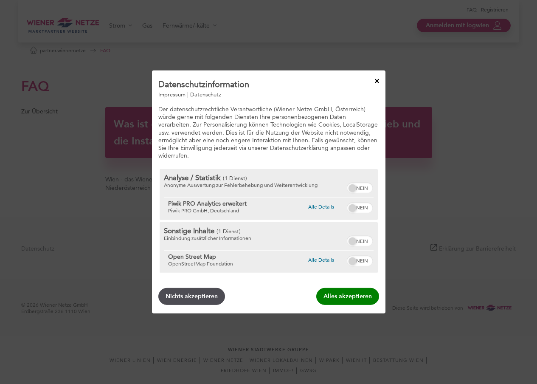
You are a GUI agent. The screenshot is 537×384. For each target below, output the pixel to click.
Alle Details (321, 206)
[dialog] (268, 192)
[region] (268, 221)
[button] (352, 188)
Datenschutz (205, 94)
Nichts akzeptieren (192, 296)
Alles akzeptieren (347, 296)
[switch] (360, 187)
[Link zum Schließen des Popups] (377, 81)
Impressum (172, 94)
